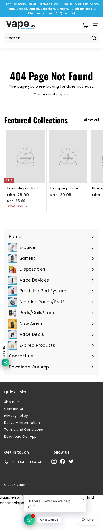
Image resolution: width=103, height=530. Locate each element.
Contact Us (14, 408)
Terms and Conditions (23, 429)
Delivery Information (22, 422)
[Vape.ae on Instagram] (54, 461)
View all (91, 119)
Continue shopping (51, 94)
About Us (12, 401)
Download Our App (20, 436)
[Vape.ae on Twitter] (71, 461)
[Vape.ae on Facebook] (62, 461)
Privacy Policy (16, 415)
